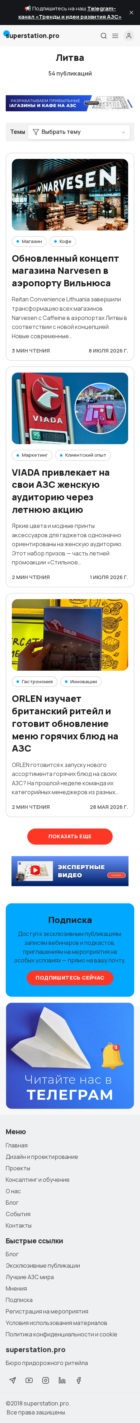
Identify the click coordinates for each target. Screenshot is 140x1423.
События (18, 1214)
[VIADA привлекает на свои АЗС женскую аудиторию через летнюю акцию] (70, 408)
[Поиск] (103, 35)
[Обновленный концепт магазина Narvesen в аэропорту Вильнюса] (70, 194)
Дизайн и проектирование (42, 1157)
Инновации (83, 681)
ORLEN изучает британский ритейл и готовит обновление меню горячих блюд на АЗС (65, 723)
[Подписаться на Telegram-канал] (70, 1056)
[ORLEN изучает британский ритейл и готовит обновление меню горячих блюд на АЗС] (70, 635)
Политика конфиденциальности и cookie (61, 1334)
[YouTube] (29, 1380)
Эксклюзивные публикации (43, 1265)
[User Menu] (128, 35)
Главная (17, 1145)
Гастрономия (37, 681)
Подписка (19, 1300)
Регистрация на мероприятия (47, 1311)
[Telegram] (12, 1380)
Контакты (19, 1225)
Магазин (32, 241)
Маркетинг (35, 455)
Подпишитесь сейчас (70, 977)
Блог (12, 1202)
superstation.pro (46, 1403)
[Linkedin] (62, 1380)
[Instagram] (45, 1380)
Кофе (65, 241)
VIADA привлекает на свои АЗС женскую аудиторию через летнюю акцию (61, 491)
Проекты (18, 1168)
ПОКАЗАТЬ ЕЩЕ (70, 836)
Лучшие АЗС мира (30, 1277)
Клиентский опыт (85, 455)
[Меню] (115, 35)
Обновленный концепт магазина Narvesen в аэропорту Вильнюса (65, 271)
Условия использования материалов (56, 1323)
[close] (131, 12)
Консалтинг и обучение (38, 1180)
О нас (13, 1191)
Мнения (16, 1288)
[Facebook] (78, 1380)
